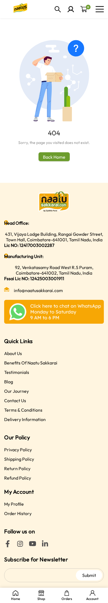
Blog (8, 381)
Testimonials (16, 372)
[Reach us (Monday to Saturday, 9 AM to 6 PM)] (54, 312)
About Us (13, 353)
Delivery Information (25, 419)
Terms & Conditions (23, 410)
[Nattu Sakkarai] (54, 201)
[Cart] (83, 9)
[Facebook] (7, 545)
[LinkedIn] (45, 545)
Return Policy (17, 468)
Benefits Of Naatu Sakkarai (30, 363)
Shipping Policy (19, 459)
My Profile (14, 504)
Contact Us (15, 400)
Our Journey (16, 391)
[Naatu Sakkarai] (19, 9)
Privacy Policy (18, 449)
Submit (89, 575)
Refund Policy (17, 478)
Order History (18, 513)
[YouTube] (32, 545)
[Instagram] (20, 545)
